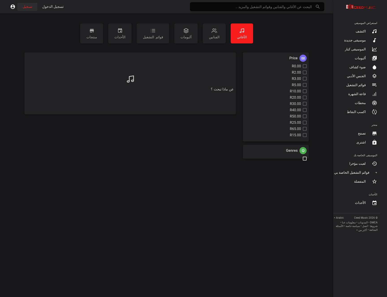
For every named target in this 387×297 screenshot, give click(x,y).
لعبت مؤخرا (357, 164)
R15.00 (295, 135)
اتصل (365, 226)
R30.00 (295, 104)
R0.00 (296, 66)
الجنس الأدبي (356, 76)
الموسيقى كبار (355, 49)
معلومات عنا (349, 222)
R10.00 (295, 91)
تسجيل (27, 7)
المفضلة (360, 181)
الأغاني (242, 37)
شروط (374, 226)
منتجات (91, 37)
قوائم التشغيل (356, 85)
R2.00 (296, 72)
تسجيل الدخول (53, 6)
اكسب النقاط (356, 112)
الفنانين (214, 37)
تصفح (362, 133)
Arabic (340, 217)
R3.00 (296, 79)
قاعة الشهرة (357, 94)
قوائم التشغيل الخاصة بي (351, 173)
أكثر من (362, 230)
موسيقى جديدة (355, 40)
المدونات (363, 222)
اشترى (361, 142)
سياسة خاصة (353, 226)
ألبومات (360, 58)
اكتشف (361, 31)
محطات (360, 103)
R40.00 (295, 110)
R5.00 (296, 85)
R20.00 (295, 97)
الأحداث (360, 203)
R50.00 (295, 116)
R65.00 (295, 129)
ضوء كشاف (357, 67)
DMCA (374, 222)
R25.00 (295, 122)
